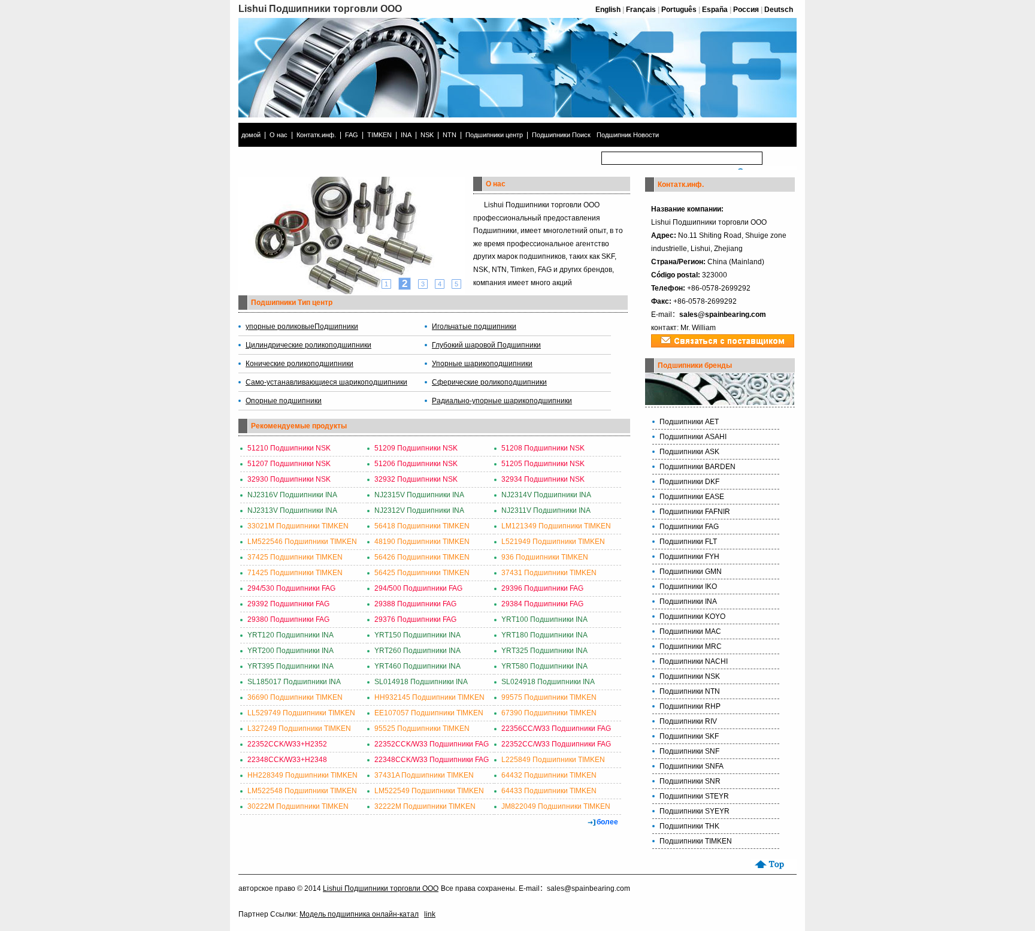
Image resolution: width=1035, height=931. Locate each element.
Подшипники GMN (690, 571)
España (715, 9)
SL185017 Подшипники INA (294, 682)
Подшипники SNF (689, 751)
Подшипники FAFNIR (694, 511)
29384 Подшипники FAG (542, 604)
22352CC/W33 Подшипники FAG (556, 744)
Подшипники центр (494, 134)
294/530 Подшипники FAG (291, 588)
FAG (351, 134)
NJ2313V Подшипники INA (292, 510)
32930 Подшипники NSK (289, 479)
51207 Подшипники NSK (289, 464)
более (607, 822)
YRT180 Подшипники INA (544, 635)
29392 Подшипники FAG (288, 604)
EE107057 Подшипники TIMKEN (428, 713)
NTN (449, 134)
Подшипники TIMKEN (695, 841)
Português (679, 9)
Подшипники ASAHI (693, 437)
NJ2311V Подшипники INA (546, 510)
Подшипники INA (688, 601)
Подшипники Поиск (561, 134)
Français (641, 9)
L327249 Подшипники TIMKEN (299, 728)
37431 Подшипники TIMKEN (549, 573)
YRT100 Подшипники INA (544, 619)
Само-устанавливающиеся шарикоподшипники (326, 382)
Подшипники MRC (690, 646)
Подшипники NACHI (693, 661)
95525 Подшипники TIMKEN (422, 728)
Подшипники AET (689, 422)
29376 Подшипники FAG (415, 619)
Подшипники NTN (689, 691)
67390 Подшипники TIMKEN (549, 713)
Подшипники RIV (688, 721)
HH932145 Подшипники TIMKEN (429, 697)
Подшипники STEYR (694, 796)
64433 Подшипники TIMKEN (549, 791)
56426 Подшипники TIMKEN (422, 557)
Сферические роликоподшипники (489, 382)
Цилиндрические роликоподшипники (308, 345)
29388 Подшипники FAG (415, 604)
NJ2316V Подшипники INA (292, 495)
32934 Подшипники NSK (543, 479)
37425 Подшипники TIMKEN (295, 557)
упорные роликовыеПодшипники (302, 326)
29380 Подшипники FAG (288, 619)
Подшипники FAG (689, 526)
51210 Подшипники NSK (289, 448)
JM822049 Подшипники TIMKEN (555, 806)
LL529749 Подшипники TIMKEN (301, 713)
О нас (279, 134)
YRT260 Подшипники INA (417, 650)
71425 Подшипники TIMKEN (295, 573)
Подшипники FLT (688, 541)
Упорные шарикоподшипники (482, 363)
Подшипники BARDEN (697, 467)
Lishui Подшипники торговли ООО (380, 888)
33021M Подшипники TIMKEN (298, 526)
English (608, 9)
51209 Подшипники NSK (416, 448)
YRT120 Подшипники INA (290, 635)
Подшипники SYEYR (694, 811)
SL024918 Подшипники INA (548, 682)
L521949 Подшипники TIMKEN (553, 541)
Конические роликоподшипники (299, 363)
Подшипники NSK (689, 676)
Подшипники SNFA (691, 766)
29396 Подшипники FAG (542, 588)
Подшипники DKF (689, 481)
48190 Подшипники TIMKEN (422, 541)
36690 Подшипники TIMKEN (295, 697)
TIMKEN (379, 134)
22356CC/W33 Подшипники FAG (556, 728)
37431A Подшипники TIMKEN (424, 775)
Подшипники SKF (689, 736)
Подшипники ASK (689, 452)
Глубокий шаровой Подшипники (486, 345)
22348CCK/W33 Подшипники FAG (431, 759)
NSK (427, 134)
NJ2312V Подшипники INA (419, 510)
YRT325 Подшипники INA (544, 650)
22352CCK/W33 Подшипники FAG (431, 744)
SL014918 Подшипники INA (421, 682)
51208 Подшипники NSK (543, 448)
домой (251, 134)
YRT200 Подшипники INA (290, 650)
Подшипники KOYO (692, 616)
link (429, 914)
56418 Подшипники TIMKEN (422, 526)
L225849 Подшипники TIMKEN (553, 759)
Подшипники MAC (690, 631)
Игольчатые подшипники (474, 326)
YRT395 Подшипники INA (290, 666)
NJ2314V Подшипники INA (546, 495)
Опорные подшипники (284, 401)
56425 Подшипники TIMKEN (422, 573)
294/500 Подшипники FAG (418, 588)
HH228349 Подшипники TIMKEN (302, 775)
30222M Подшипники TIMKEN (298, 806)
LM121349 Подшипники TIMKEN (556, 526)
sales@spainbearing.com (722, 314)
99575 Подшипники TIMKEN (549, 697)
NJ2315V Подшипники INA (419, 495)
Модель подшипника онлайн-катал (359, 914)
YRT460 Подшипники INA (417, 666)
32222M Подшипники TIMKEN (425, 806)
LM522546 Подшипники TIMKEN (302, 541)
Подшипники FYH (689, 556)
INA (406, 134)
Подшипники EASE (691, 496)
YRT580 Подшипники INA (544, 666)
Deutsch (778, 9)
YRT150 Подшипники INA (417, 635)
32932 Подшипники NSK (416, 479)
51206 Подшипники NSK (416, 464)
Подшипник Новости (628, 134)
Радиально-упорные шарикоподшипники (502, 401)
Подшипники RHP (690, 706)
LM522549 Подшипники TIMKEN (429, 791)
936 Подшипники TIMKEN (544, 557)
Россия (746, 9)
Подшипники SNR (690, 781)
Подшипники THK (689, 826)
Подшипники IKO (688, 586)
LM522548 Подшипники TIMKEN (302, 791)
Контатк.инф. (316, 134)
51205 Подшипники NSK (543, 464)
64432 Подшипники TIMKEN (549, 775)
